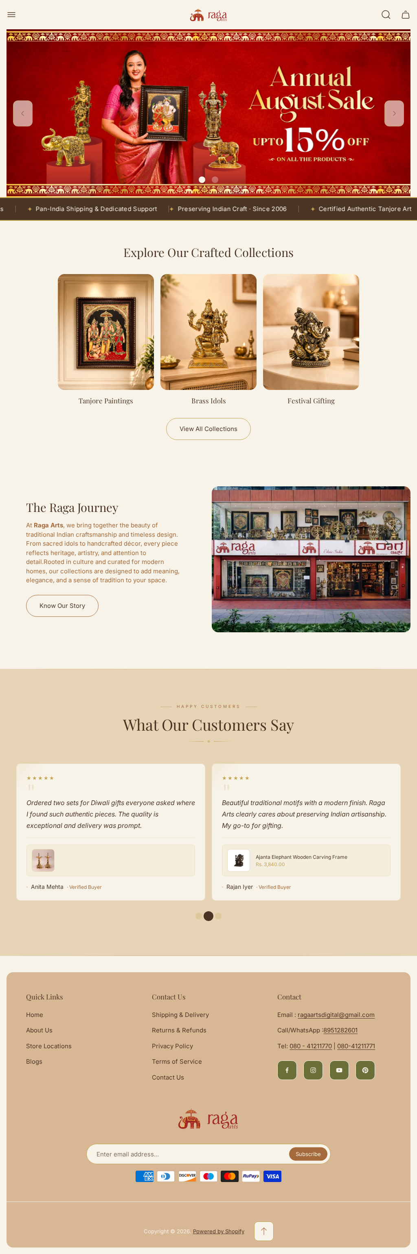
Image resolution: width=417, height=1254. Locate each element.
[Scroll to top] (264, 1231)
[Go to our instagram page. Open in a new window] (313, 1070)
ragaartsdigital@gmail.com (336, 1015)
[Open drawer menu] (11, 14)
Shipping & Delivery (180, 1015)
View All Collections (208, 429)
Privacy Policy (172, 1046)
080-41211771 (356, 1046)
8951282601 (340, 1030)
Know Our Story (62, 606)
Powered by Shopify (218, 1231)
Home (34, 1015)
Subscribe (308, 1154)
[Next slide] (394, 113)
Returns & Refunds (179, 1030)
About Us (39, 1030)
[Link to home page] (208, 1118)
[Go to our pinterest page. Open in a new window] (365, 1070)
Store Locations (49, 1046)
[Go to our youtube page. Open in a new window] (339, 1070)
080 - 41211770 (311, 1046)
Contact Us (168, 1077)
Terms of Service (177, 1061)
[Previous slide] (23, 113)
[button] (202, 179)
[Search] (386, 15)
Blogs (34, 1061)
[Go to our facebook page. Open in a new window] (287, 1070)
